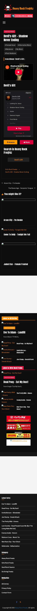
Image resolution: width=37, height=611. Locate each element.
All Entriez (5, 584)
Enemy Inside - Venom (24, 400)
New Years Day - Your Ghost (23, 408)
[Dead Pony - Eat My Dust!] (8, 344)
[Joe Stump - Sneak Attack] (8, 360)
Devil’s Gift (18, 159)
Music (27, 142)
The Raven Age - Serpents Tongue (20, 188)
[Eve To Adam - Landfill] (18, 323)
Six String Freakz (7, 571)
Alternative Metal (25, 45)
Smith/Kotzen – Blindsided (22, 351)
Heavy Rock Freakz (9, 328)
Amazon (12, 142)
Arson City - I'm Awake (12, 183)
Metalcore (9, 49)
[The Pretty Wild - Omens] (8, 393)
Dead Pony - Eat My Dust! (25, 343)
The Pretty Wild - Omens (24, 393)
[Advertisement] (18, 294)
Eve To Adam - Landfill (14, 332)
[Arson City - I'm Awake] (18, 200)
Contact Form (6, 593)
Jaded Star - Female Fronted (16, 264)
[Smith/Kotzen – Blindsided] (8, 352)
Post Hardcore (11, 53)
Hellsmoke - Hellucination (11, 546)
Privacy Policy (6, 588)
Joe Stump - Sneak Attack (25, 359)
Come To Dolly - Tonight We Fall (17, 234)
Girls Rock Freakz (9, 31)
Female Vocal (10, 45)
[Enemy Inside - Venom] (8, 400)
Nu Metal (20, 49)
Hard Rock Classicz (8, 567)
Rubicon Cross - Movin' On (11, 537)
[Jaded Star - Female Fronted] (18, 244)
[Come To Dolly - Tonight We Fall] (14, 230)
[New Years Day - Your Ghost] (8, 408)
